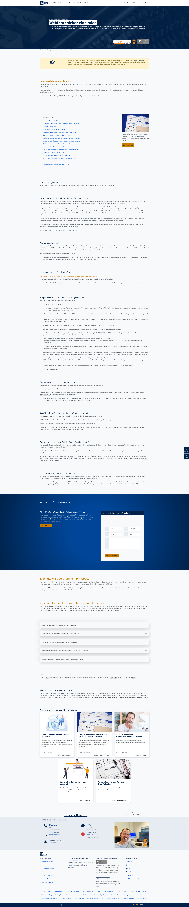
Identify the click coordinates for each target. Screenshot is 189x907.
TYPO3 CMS (140, 905)
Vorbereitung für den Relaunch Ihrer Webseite (111, 783)
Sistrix (144, 891)
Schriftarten (141, 61)
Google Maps (131, 875)
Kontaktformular (54, 842)
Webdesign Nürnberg (65, 898)
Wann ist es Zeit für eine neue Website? (73, 783)
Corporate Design (84, 482)
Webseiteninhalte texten (47, 875)
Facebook (129, 865)
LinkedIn (129, 872)
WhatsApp (130, 861)
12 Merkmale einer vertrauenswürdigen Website (129, 735)
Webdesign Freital (127, 895)
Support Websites (140, 895)
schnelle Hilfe (90, 834)
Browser (139, 257)
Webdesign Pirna (79, 898)
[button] (144, 2)
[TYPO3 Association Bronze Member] (101, 862)
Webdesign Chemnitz (73, 891)
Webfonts (62, 96)
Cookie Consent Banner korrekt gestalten (55, 735)
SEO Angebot (58, 895)
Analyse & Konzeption (47, 865)
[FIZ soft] (44, 3)
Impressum (82, 905)
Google (134, 61)
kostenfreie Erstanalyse (47, 882)
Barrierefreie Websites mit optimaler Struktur (135, 898)
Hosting (144, 458)
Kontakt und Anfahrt (45, 905)
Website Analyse (115, 895)
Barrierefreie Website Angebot (49, 898)
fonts (92, 427)
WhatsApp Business (54, 834)
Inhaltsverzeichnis (48, 117)
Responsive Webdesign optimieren (91, 891)
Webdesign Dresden (46, 891)
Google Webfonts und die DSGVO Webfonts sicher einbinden (93, 735)
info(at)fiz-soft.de (91, 825)
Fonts (103, 90)
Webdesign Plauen (121, 891)
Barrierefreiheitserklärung (69, 905)
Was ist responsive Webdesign (95, 898)
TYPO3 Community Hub (103, 879)
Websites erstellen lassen (47, 868)
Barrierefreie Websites (47, 861)
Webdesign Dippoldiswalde (100, 895)
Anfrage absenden (112, 556)
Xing (128, 868)
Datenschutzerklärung (117, 551)
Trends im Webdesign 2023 (113, 898)
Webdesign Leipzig (60, 891)
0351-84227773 (128, 145)
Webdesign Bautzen (134, 891)
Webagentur (50, 398)
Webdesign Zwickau (71, 895)
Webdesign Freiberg (46, 895)
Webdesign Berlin (108, 891)
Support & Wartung (46, 878)
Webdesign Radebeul (84, 895)
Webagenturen (44, 394)
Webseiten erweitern (46, 872)
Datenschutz (57, 905)
